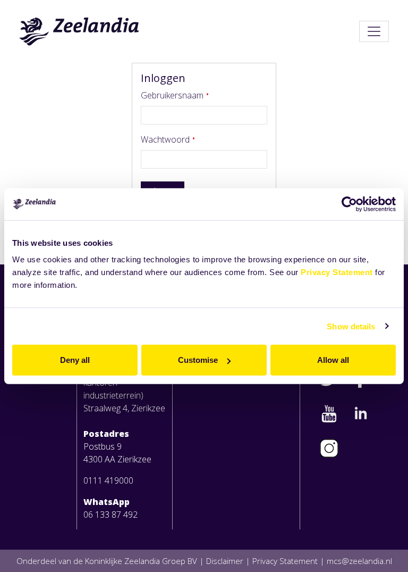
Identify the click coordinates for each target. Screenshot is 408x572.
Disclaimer (224, 561)
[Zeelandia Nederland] (79, 31)
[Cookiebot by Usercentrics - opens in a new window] (349, 204)
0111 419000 (108, 480)
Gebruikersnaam (173, 95)
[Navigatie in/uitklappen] (374, 31)
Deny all (75, 359)
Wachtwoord (166, 139)
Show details (351, 325)
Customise (198, 359)
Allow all (333, 359)
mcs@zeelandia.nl (359, 561)
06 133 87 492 (110, 514)
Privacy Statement (337, 272)
